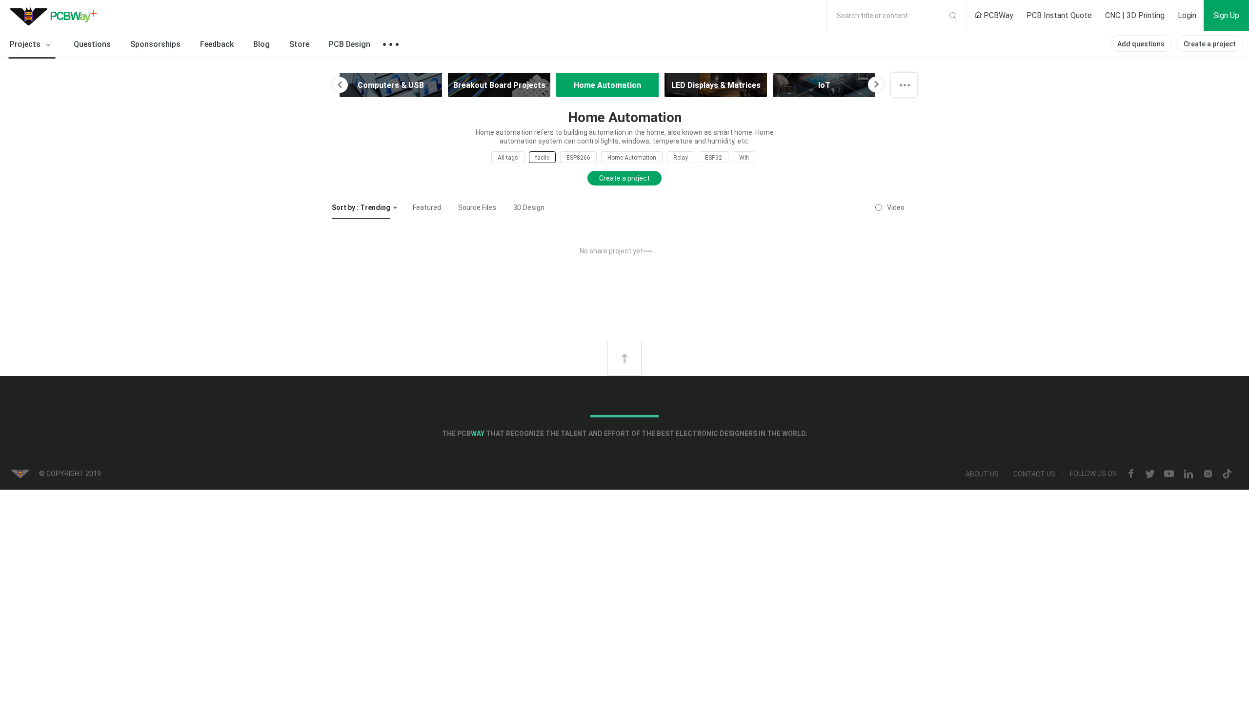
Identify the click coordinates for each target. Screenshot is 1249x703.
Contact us (1034, 474)
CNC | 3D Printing (1135, 15)
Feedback (217, 44)
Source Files (477, 207)
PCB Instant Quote (1059, 15)
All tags (508, 157)
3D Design (528, 207)
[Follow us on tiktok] (1227, 474)
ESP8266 (578, 157)
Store (299, 44)
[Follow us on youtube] (1169, 474)
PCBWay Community (56, 15)
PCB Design (349, 44)
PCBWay (997, 15)
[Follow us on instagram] (1208, 474)
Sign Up (1226, 15)
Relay (680, 157)
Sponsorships (155, 44)
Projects (26, 44)
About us (982, 474)
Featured (427, 207)
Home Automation (631, 157)
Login (1187, 15)
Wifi (744, 157)
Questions (92, 44)
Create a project (1210, 44)
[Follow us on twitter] (1150, 474)
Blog (261, 44)
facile (542, 157)
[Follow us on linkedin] (1188, 474)
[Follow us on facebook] (1131, 474)
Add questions (1141, 44)
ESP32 (713, 157)
